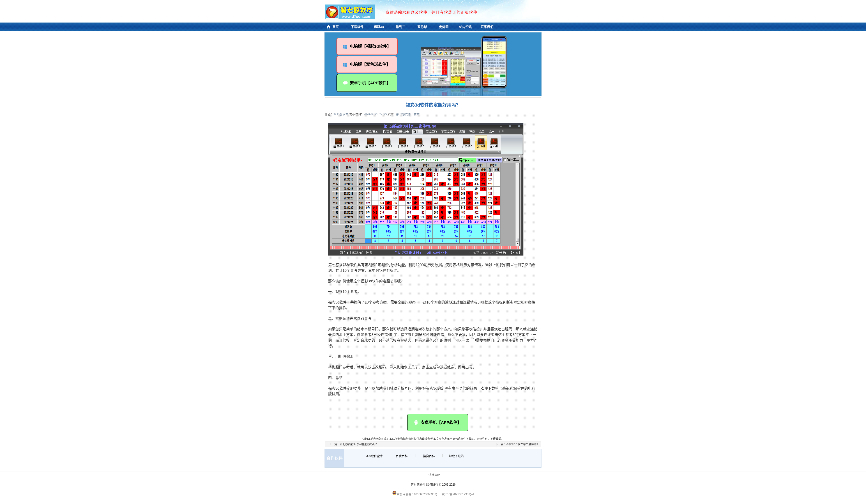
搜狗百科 (429, 456)
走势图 (444, 27)
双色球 (422, 27)
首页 (335, 27)
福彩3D (379, 27)
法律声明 (434, 475)
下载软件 (357, 27)
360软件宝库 (374, 456)
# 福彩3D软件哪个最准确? (522, 444)
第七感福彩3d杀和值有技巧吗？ (359, 444)
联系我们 (487, 27)
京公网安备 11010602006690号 (417, 494)
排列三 (400, 27)
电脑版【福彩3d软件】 (370, 46)
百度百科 (402, 456)
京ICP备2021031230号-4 (458, 494)
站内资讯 (465, 27)
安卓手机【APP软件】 (370, 83)
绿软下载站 (456, 456)
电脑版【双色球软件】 (370, 64)
